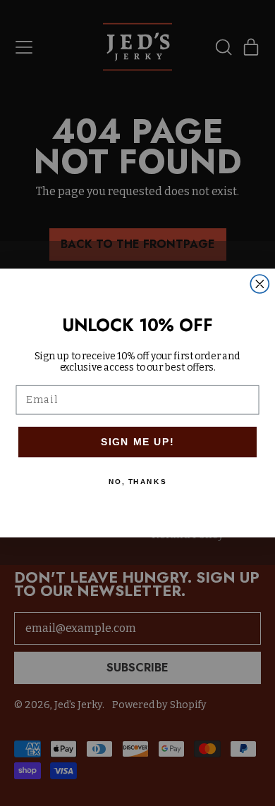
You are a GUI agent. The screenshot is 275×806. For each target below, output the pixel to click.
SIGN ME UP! (138, 441)
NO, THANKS (137, 481)
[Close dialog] (259, 284)
